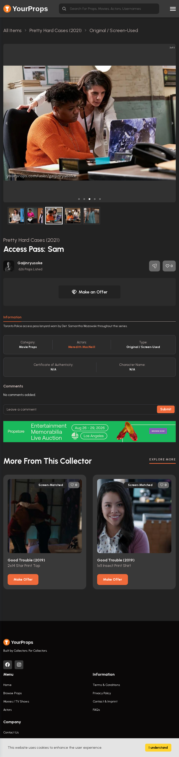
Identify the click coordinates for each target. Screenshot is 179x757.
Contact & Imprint (105, 701)
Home (7, 685)
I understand (158, 748)
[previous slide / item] (6, 123)
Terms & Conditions (106, 685)
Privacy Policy (102, 693)
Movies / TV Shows (16, 701)
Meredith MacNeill (81, 347)
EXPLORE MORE (162, 459)
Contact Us (11, 732)
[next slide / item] (173, 123)
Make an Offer (93, 292)
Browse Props (12, 693)
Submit (165, 409)
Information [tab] (12, 317)
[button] (79, 199)
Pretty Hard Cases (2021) (31, 240)
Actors (7, 710)
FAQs (96, 710)
